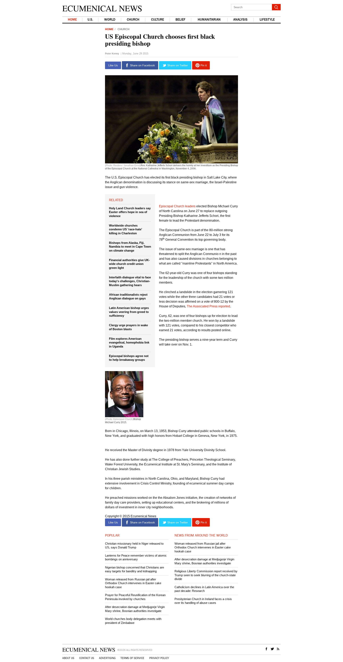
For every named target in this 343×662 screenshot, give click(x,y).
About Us (68, 658)
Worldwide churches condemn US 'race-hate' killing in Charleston (125, 229)
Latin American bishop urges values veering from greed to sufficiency (129, 311)
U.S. (90, 19)
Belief (180, 19)
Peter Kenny (112, 53)
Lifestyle (267, 19)
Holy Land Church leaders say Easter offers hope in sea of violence (130, 212)
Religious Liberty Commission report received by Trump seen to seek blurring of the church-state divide (205, 575)
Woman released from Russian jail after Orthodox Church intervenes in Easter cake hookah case (133, 583)
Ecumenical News (102, 8)
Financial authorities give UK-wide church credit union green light (129, 263)
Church (133, 19)
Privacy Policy (159, 658)
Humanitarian (209, 19)
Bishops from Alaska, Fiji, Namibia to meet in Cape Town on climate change (130, 246)
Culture (157, 19)
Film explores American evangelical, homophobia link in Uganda (129, 342)
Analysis (240, 19)
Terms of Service (132, 658)
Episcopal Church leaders (177, 206)
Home (72, 19)
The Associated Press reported (208, 306)
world (109, 19)
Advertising (107, 658)
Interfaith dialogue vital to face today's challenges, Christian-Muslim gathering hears (130, 281)
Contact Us (86, 658)
